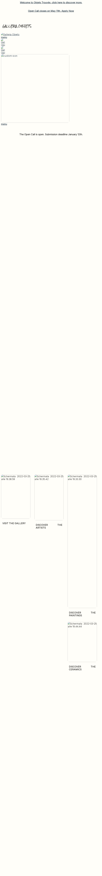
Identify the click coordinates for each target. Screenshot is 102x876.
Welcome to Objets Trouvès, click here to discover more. (51, 2)
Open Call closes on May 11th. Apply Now (51, 10)
